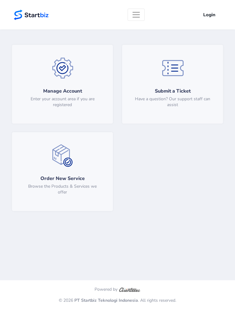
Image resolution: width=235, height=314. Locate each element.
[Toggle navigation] (136, 15)
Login (209, 15)
